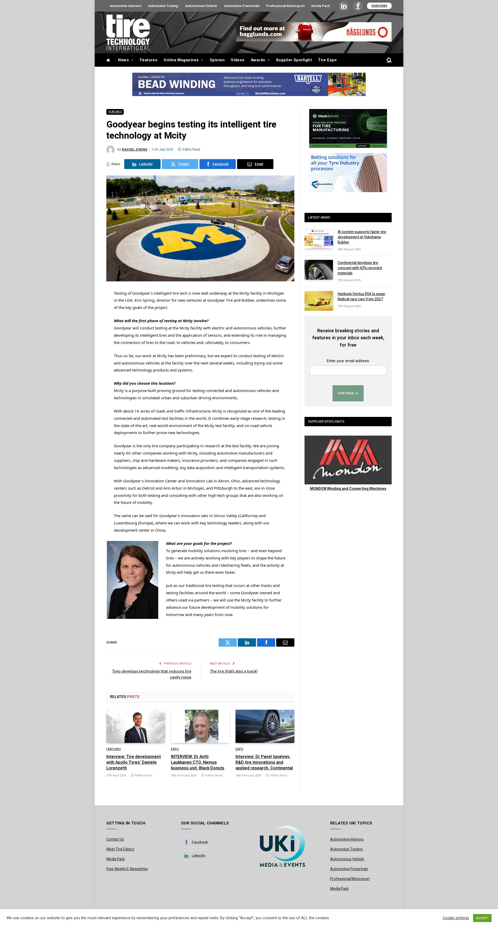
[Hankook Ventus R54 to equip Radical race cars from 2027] (319, 301)
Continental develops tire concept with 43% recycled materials (360, 268)
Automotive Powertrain (241, 5)
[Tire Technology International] (128, 32)
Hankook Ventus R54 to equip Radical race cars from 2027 (361, 297)
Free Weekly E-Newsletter (127, 869)
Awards (258, 60)
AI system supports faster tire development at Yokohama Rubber (362, 237)
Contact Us (115, 839)
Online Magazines (181, 60)
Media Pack (320, 5)
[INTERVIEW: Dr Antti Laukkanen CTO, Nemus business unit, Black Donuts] (200, 726)
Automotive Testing (163, 5)
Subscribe (379, 6)
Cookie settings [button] (456, 918)
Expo (175, 749)
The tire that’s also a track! (234, 671)
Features (149, 60)
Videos (238, 60)
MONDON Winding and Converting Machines (348, 488)
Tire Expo (327, 60)
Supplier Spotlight (294, 60)
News (123, 60)
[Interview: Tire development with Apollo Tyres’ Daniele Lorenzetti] (135, 726)
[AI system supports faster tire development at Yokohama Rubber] (319, 239)
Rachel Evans (134, 149)
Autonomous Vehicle (201, 5)
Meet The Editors (120, 849)
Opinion (217, 60)
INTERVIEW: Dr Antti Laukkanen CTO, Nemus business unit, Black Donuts (197, 762)
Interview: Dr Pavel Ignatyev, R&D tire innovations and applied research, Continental (264, 762)
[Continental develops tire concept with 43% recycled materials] (319, 270)
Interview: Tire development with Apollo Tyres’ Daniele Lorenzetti (133, 762)
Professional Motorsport (285, 5)
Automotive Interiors (125, 5)
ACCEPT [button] (482, 918)
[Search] (389, 60)
